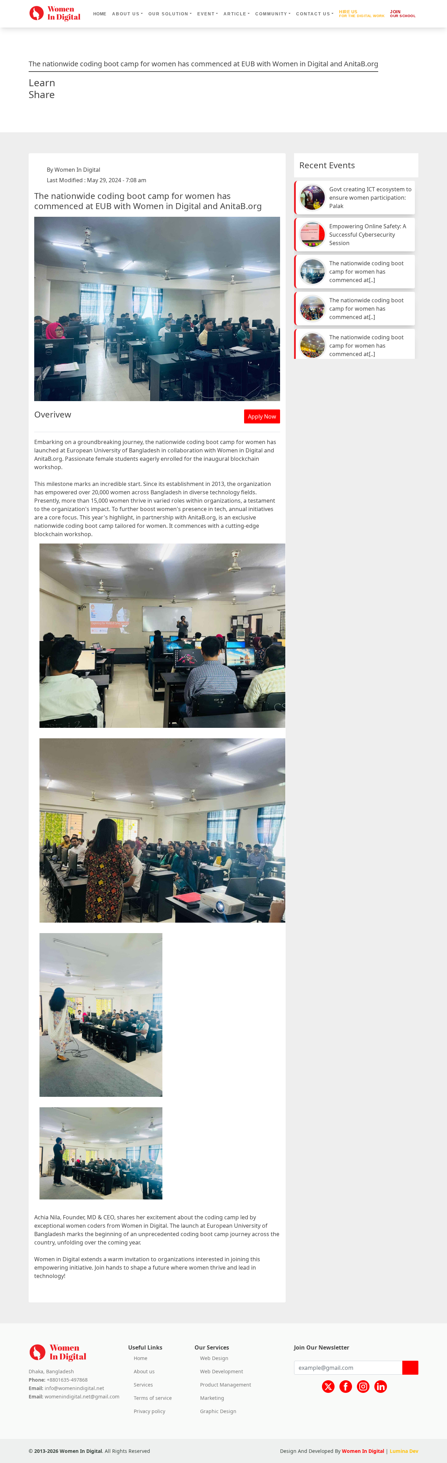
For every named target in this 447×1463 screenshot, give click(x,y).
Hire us (361, 13)
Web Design (214, 1358)
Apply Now (262, 416)
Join (403, 13)
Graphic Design (218, 1411)
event (206, 14)
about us (126, 14)
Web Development (221, 1371)
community (271, 14)
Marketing (212, 1398)
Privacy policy (149, 1411)
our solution (168, 14)
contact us (313, 14)
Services (143, 1384)
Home (100, 14)
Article (235, 14)
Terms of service (153, 1398)
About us (144, 1371)
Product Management (225, 1384)
